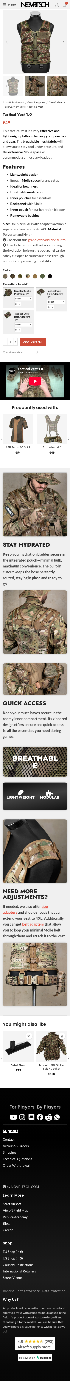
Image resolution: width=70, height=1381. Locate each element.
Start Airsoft (12, 1204)
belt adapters (33, 924)
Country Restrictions (18, 1265)
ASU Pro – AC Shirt (18, 447)
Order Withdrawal (16, 1165)
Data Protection (53, 1291)
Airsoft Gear (56, 102)
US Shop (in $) (13, 1258)
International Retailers (19, 1271)
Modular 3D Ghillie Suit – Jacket (51, 1067)
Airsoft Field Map (15, 1210)
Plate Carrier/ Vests (14, 106)
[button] (29, 1036)
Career (8, 1230)
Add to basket (32, 341)
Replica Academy (15, 1217)
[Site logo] (35, 4)
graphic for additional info (47, 240)
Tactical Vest (36, 106)
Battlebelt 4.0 (52, 447)
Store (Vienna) (13, 1278)
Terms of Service (28, 1291)
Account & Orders (16, 1146)
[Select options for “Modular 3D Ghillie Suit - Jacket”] (62, 1036)
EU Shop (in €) (13, 1252)
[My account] (57, 4)
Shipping (9, 1152)
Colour (8, 270)
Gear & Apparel (36, 102)
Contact (9, 1139)
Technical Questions (17, 1159)
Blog (6, 1223)
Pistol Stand (18, 1065)
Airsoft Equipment (13, 102)
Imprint (8, 1291)
